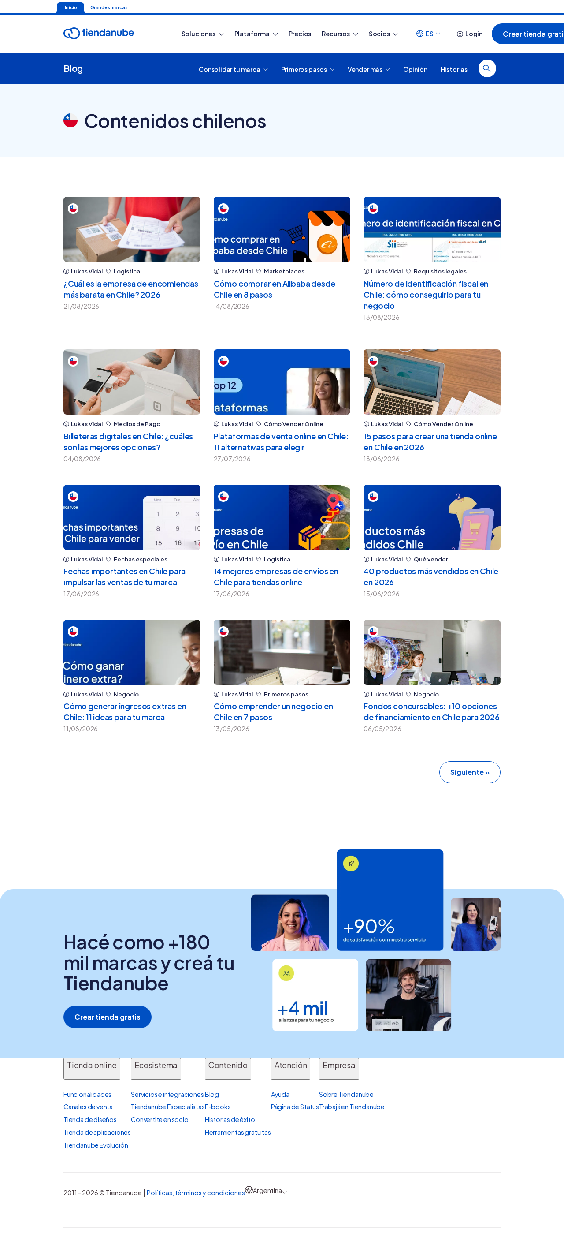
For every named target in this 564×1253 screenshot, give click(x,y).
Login (473, 33)
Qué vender (431, 559)
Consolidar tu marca (230, 69)
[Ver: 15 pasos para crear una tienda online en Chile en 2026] (432, 382)
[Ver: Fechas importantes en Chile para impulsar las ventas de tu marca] (131, 517)
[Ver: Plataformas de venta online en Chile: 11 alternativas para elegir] (282, 382)
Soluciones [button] (199, 33)
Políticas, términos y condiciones (196, 1193)
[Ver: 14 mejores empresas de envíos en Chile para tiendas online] (282, 517)
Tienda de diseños (90, 1119)
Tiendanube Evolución (95, 1145)
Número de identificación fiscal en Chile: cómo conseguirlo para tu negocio (426, 294)
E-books (218, 1107)
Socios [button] (380, 33)
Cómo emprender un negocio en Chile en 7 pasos (273, 711)
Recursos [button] (336, 33)
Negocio (126, 694)
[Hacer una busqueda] (487, 68)
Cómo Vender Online (293, 424)
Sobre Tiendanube (346, 1094)
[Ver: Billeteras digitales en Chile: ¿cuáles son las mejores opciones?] (131, 382)
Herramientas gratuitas (238, 1132)
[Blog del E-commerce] (113, 33)
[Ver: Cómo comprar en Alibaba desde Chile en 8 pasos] (282, 229)
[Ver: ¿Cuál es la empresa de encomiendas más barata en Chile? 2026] (131, 229)
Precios (300, 33)
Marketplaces (284, 271)
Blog (73, 68)
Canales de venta (88, 1107)
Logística (127, 271)
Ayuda (280, 1094)
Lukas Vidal (87, 271)
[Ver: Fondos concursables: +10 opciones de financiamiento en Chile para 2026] (432, 652)
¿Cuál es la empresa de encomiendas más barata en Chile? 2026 (130, 288)
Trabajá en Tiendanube (352, 1107)
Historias (454, 69)
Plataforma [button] (252, 33)
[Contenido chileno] (73, 208)
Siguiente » (470, 772)
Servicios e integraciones (167, 1094)
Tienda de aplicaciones (97, 1132)
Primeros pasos (304, 69)
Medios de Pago (137, 424)
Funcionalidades (87, 1094)
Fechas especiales (140, 559)
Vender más (365, 69)
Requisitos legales (440, 271)
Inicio (71, 7)
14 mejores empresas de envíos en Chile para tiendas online (276, 576)
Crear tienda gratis (107, 1016)
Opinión (415, 69)
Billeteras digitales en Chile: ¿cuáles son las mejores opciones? (128, 441)
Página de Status (295, 1107)
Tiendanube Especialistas (168, 1107)
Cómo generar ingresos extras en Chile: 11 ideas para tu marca (124, 711)
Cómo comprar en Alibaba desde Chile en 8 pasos (274, 288)
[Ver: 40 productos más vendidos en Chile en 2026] (432, 517)
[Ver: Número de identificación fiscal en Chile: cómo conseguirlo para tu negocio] (432, 229)
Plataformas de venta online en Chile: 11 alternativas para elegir (281, 441)
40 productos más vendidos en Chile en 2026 (431, 576)
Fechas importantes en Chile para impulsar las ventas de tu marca (124, 576)
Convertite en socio (160, 1119)
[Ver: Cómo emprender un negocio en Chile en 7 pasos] (282, 652)
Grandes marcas (108, 7)
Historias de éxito (230, 1119)
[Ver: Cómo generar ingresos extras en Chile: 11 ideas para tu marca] (131, 652)
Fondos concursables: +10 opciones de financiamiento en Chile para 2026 (432, 711)
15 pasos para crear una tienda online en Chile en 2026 (430, 441)
